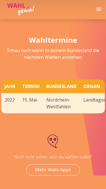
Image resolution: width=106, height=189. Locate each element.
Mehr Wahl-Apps (53, 169)
